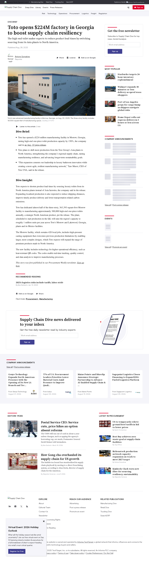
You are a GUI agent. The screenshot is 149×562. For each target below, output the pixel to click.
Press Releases (56, 7)
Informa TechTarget (85, 542)
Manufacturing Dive (37, 2)
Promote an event (119, 247)
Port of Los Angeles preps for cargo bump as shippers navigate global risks (129, 106)
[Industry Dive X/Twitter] (21, 506)
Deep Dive (29, 7)
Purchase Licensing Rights (49, 520)
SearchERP (69, 2)
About (41, 503)
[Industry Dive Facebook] (15, 506)
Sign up (140, 7)
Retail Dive (49, 2)
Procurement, (32, 299)
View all (108, 205)
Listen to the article (30, 126)
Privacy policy (50, 553)
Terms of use (63, 553)
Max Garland (22, 285)
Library (38, 7)
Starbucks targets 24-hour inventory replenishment (129, 77)
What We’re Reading (47, 528)
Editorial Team (44, 507)
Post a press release (120, 205)
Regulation (103, 13)
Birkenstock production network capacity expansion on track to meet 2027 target (125, 455)
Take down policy (77, 553)
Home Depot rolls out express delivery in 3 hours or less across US (129, 121)
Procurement (75, 13)
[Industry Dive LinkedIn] (9, 506)
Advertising (74, 503)
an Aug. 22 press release (35, 144)
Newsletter (43, 515)
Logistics (85, 13)
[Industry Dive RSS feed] (27, 506)
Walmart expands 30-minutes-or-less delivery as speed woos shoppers (129, 90)
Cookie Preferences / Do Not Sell (99, 553)
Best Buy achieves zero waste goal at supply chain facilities (126, 439)
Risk (43, 13)
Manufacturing (46, 299)
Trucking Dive (59, 2)
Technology (51, 13)
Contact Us (43, 511)
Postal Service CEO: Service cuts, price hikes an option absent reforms (59, 426)
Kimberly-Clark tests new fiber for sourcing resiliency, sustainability (126, 471)
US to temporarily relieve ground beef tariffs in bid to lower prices (126, 424)
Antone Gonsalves (22, 56)
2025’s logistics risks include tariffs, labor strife (39, 282)
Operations (63, 13)
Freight (93, 13)
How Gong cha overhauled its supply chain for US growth (61, 457)
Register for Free (17, 551)
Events (45, 7)
